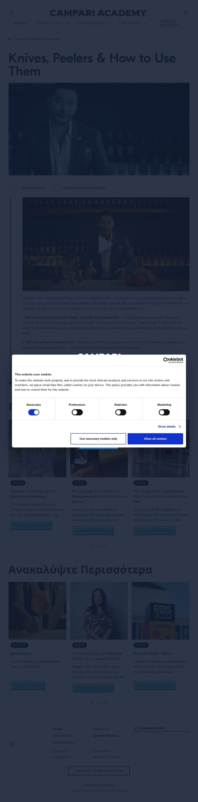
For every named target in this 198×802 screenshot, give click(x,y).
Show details (167, 426)
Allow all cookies (155, 438)
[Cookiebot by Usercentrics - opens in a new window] (166, 360)
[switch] (77, 412)
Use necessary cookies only (98, 438)
